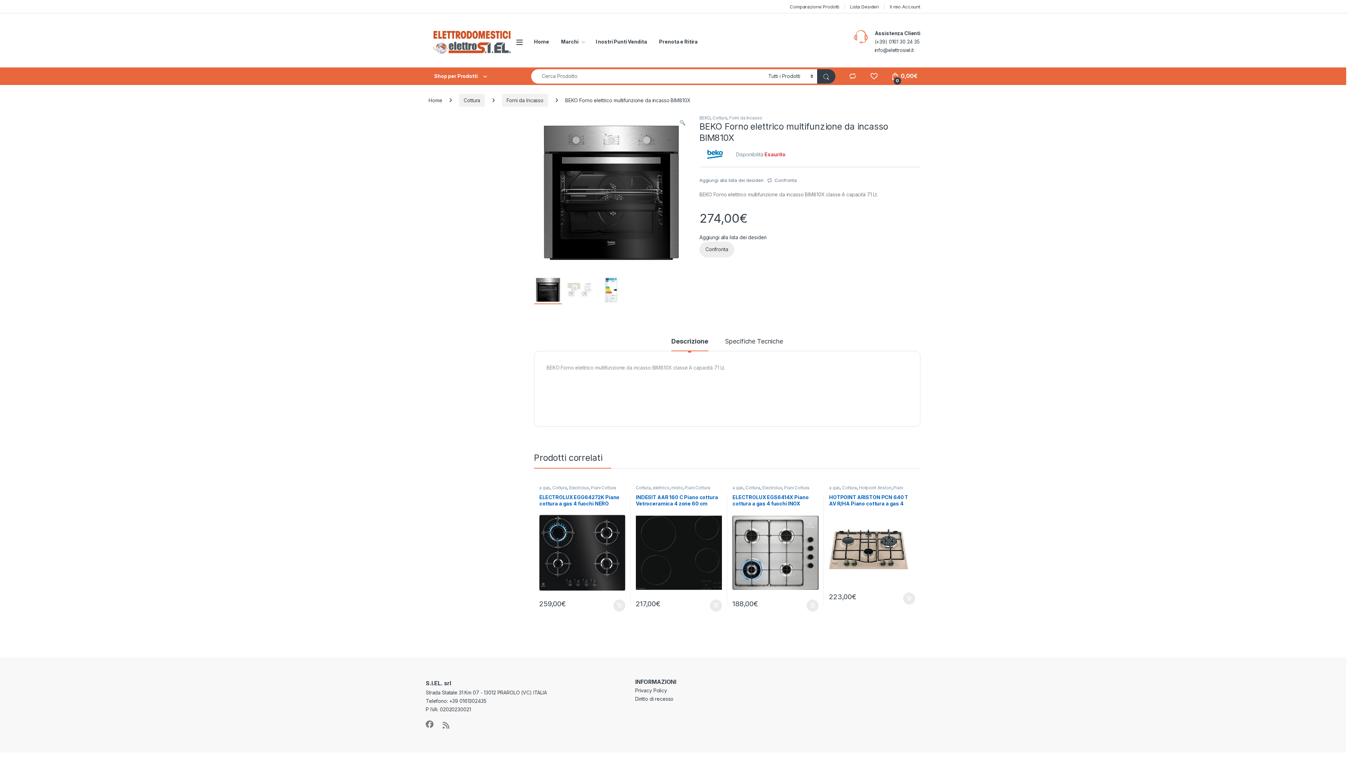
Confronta (786, 180)
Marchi (569, 42)
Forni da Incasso (525, 100)
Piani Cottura (603, 487)
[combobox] (647, 76)
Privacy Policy (651, 690)
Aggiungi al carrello (615, 606)
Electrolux (579, 487)
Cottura (472, 100)
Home (541, 42)
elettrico (661, 487)
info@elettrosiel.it (894, 50)
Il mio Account (905, 6)
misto (677, 487)
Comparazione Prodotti (814, 6)
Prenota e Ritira (678, 42)
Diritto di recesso (654, 699)
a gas (544, 487)
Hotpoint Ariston (875, 487)
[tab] (689, 344)
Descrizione (689, 341)
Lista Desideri (864, 6)
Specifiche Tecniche (754, 341)
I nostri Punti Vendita (621, 42)
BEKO (704, 117)
